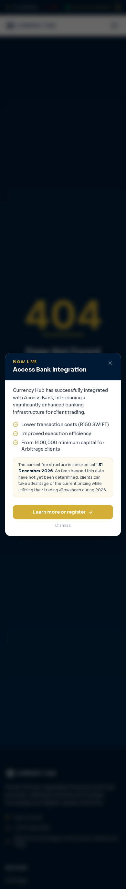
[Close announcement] (110, 363)
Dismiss (63, 525)
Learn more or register (59, 512)
